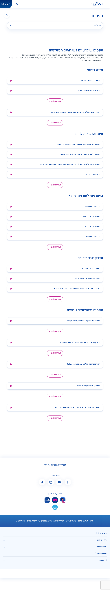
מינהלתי (97, 25)
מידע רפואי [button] (102, 560)
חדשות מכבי (47, 520)
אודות (92, 520)
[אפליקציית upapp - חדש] (55, 500)
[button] (55, 80)
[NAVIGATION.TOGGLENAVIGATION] (107, 4)
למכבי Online (5, 4)
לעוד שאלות (56, 101)
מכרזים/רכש (71, 520)
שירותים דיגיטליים (34, 520)
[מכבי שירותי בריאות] (96, 4)
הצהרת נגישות (59, 520)
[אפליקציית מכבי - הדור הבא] (47, 500)
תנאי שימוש (20, 520)
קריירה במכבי (83, 520)
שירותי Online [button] (101, 533)
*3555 (47, 464)
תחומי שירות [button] (102, 546)
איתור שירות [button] (102, 540)
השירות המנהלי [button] (101, 553)
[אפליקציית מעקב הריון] (62, 500)
